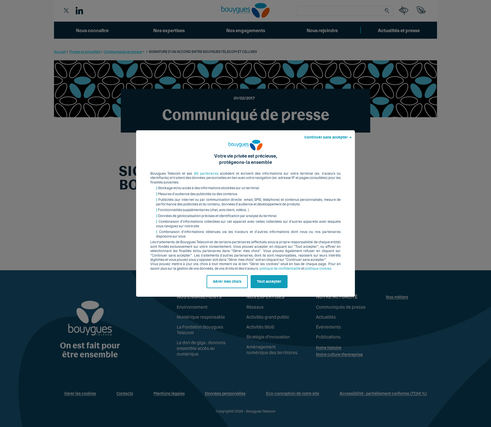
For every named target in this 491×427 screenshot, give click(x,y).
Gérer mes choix (227, 281)
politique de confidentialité (280, 269)
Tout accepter (269, 281)
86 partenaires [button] (206, 174)
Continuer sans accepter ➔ (328, 137)
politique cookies (318, 269)
